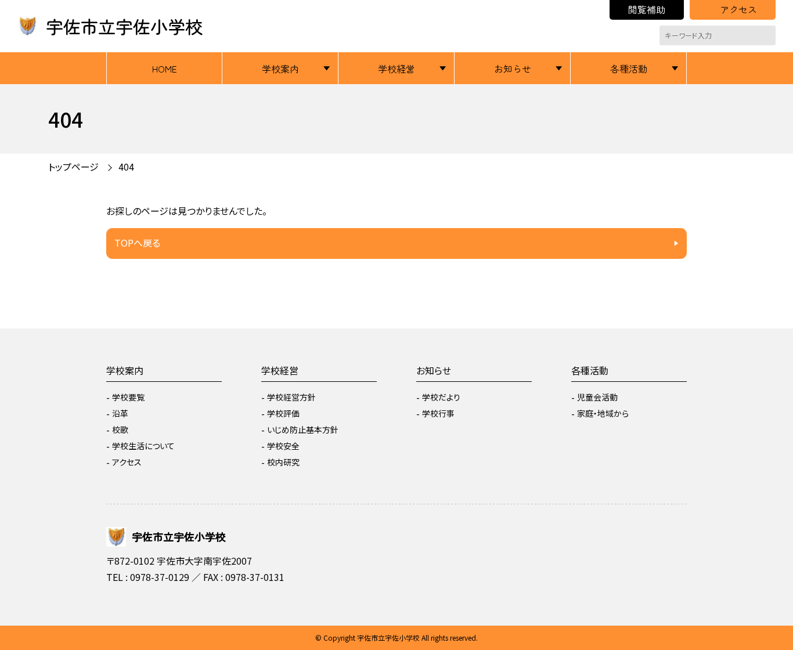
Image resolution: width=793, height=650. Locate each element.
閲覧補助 (646, 9)
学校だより (441, 397)
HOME (164, 68)
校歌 (120, 429)
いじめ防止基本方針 (302, 429)
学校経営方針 (291, 397)
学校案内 (280, 68)
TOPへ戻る (137, 243)
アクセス (738, 9)
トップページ (73, 167)
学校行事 (438, 413)
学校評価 (283, 413)
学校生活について (143, 446)
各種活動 (628, 68)
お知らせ (512, 68)
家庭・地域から (603, 413)
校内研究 (283, 462)
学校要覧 (128, 397)
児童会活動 (597, 397)
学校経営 (396, 68)
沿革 (120, 413)
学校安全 (283, 446)
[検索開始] (767, 35)
